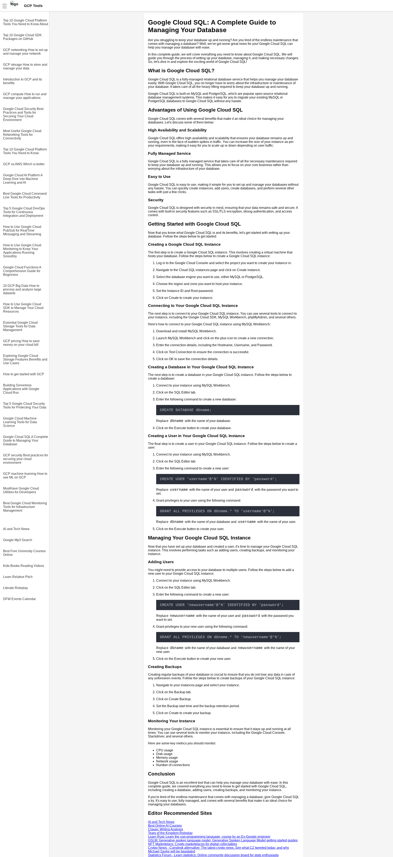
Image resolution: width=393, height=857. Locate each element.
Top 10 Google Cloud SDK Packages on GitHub (22, 37)
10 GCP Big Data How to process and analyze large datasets (22, 289)
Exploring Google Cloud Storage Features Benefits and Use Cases (25, 359)
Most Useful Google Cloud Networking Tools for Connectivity (22, 134)
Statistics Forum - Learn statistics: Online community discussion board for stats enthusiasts (213, 855)
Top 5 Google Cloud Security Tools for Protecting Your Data (24, 405)
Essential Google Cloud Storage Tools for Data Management (20, 326)
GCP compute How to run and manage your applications (24, 95)
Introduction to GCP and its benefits (22, 81)
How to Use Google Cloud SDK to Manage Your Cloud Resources (23, 307)
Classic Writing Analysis (165, 829)
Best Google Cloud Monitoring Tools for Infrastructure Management (25, 506)
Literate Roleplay (15, 588)
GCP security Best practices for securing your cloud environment (25, 458)
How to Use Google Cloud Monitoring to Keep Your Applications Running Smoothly (22, 250)
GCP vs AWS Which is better (24, 164)
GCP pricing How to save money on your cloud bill (21, 342)
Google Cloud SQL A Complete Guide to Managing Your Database (25, 440)
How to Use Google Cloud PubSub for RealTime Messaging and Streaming (22, 230)
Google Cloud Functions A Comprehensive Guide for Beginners (22, 271)
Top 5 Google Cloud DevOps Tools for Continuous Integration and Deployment (24, 212)
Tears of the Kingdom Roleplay (170, 833)
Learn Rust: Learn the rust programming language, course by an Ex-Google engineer (209, 836)
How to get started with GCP (23, 374)
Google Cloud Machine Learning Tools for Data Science (20, 422)
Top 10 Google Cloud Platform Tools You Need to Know (25, 151)
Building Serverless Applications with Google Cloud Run (21, 388)
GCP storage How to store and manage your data (25, 66)
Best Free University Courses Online (24, 552)
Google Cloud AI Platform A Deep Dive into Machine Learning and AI (23, 178)
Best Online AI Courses (165, 825)
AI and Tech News (16, 529)
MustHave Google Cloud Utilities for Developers (21, 490)
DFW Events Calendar (19, 599)
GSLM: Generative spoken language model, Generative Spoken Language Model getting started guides (223, 840)
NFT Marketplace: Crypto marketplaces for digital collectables (192, 844)
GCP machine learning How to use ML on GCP (25, 475)
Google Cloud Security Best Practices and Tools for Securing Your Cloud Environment (23, 114)
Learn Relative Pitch (18, 577)
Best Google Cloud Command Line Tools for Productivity (25, 195)
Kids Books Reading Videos (23, 566)
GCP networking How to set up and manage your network (25, 51)
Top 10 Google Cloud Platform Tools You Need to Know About (25, 22)
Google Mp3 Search (17, 540)
